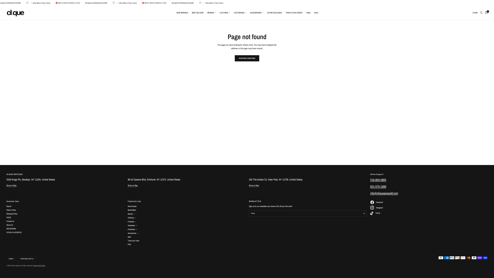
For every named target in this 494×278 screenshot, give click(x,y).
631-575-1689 (378, 186)
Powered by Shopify (39, 265)
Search (8, 206)
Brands (210, 12)
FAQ (129, 244)
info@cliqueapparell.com (384, 193)
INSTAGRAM (11, 228)
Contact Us (10, 221)
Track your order (133, 240)
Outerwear (131, 229)
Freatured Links (134, 201)
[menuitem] (182, 13)
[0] (486, 13)
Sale (316, 12)
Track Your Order (294, 12)
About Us (9, 225)
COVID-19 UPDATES (13, 232)
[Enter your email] (363, 213)
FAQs (308, 12)
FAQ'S (8, 217)
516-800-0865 (378, 180)
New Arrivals (182, 12)
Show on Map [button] (11, 185)
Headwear (131, 225)
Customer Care (12, 201)
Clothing (224, 12)
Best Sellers (198, 12)
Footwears (239, 12)
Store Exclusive (274, 12)
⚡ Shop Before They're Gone (44, 3)
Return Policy (11, 210)
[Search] (481, 13)
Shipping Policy (11, 213)
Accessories (255, 12)
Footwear (131, 221)
